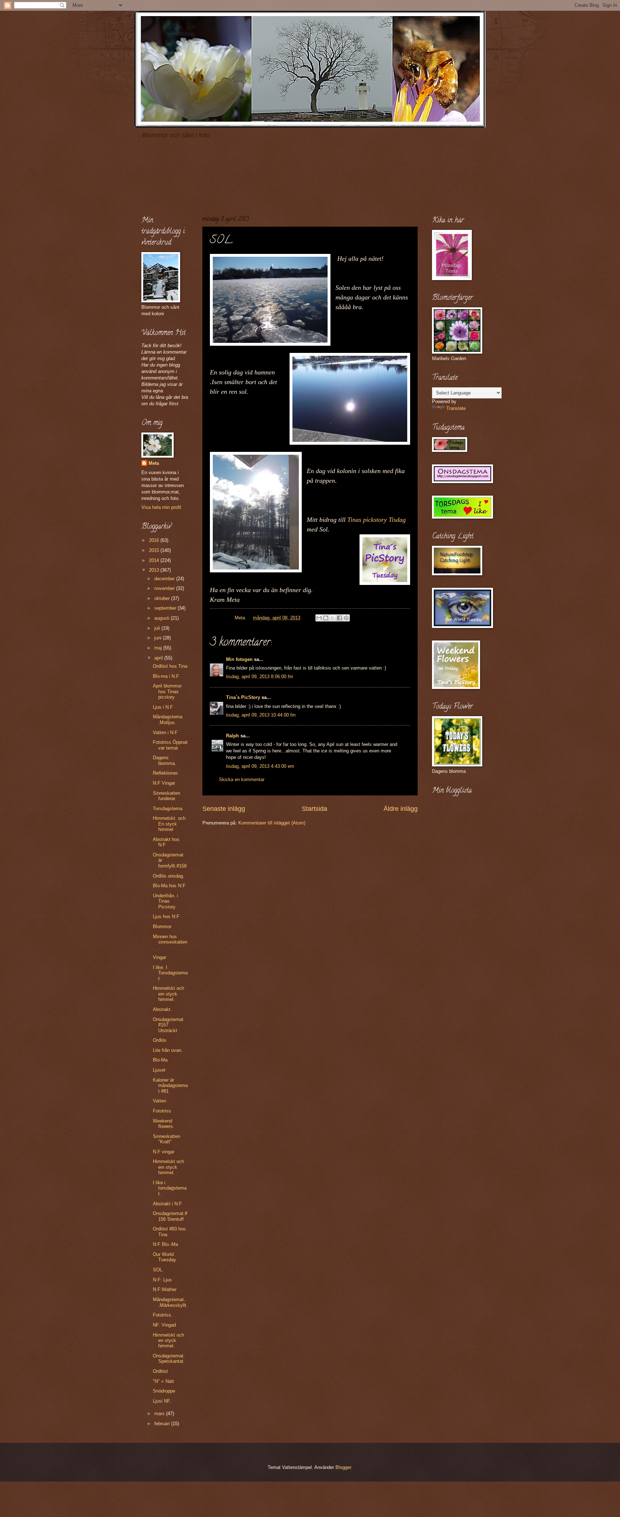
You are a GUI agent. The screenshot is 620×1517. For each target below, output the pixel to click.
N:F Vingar (164, 783)
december (165, 578)
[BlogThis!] (325, 618)
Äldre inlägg (401, 808)
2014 (154, 560)
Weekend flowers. (163, 1123)
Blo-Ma (160, 1060)
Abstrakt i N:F (167, 1203)
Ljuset (159, 1070)
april (159, 658)
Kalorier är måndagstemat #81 (170, 1085)
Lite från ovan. (168, 1050)
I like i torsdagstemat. (170, 1188)
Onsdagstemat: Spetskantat (169, 1358)
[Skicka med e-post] (319, 618)
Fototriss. (163, 1315)
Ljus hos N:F (166, 916)
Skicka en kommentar (241, 779)
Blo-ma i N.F (166, 676)
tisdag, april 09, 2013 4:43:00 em (260, 766)
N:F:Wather (165, 1289)
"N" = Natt (163, 1381)
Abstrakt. (162, 1009)
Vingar (159, 957)
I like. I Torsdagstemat (170, 973)
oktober (162, 598)
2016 (154, 540)
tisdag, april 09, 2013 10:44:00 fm (261, 715)
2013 (154, 570)
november (165, 588)
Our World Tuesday (164, 1257)
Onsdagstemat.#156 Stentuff (170, 1216)
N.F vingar (163, 1151)
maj (158, 648)
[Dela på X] (332, 618)
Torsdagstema (167, 808)
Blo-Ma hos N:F (169, 885)
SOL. (158, 1269)
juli (157, 628)
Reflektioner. (166, 773)
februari (162, 1423)
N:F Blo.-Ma (165, 1244)
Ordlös (159, 1040)
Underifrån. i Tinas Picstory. (165, 901)
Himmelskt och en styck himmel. (168, 1340)
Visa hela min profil (161, 507)
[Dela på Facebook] (339, 618)
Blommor (162, 926)
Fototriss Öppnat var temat (170, 744)
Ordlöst (160, 1371)
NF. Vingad (164, 1325)
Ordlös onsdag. (168, 876)
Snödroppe (164, 1391)
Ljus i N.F (163, 707)
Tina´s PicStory (243, 697)
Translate (456, 408)
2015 (154, 550)
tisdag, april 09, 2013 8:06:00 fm (259, 676)
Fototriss (162, 1111)
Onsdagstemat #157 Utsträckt (168, 1025)
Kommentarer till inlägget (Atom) (271, 823)
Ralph (232, 735)
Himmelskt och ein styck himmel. (168, 994)
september (166, 608)
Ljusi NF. (162, 1401)
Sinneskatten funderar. (166, 795)
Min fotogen (239, 659)
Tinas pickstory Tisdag (376, 519)
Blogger (343, 1467)
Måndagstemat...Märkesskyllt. (170, 1302)
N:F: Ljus (162, 1279)
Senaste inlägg (223, 808)
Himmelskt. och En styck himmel (169, 824)
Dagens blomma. (164, 760)
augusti (162, 618)
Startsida (314, 808)
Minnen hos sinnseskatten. (170, 942)
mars (160, 1413)
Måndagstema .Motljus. (167, 719)
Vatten (159, 1101)
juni (158, 638)
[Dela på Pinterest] (346, 618)
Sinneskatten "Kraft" (166, 1139)
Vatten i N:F (165, 732)
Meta (154, 463)
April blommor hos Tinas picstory (167, 691)
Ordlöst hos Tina (170, 666)
